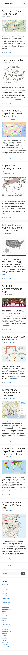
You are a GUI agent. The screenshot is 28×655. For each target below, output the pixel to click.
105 (8, 565)
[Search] (23, 573)
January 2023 (5, 600)
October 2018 (5, 629)
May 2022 (4, 618)
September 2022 (6, 609)
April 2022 (4, 620)
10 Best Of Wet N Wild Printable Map (14, 338)
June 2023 (5, 589)
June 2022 (4, 615)
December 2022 (6, 602)
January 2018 (5, 646)
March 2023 (5, 596)
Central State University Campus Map (12, 289)
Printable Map (7, 3)
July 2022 (4, 613)
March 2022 (5, 622)
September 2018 (6, 631)
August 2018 (5, 633)
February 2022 (6, 624)
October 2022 (5, 607)
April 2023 (4, 593)
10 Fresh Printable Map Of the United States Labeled (12, 113)
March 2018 (5, 642)
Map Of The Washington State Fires (11, 168)
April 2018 (4, 640)
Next (12, 565)
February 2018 (5, 644)
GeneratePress (21, 653)
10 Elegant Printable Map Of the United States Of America (12, 228)
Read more (11, 48)
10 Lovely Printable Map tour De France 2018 (12, 505)
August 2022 (5, 611)
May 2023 (4, 591)
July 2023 (4, 587)
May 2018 (4, 638)
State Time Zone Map (13, 60)
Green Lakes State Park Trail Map (12, 12)
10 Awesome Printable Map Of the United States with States (14, 451)
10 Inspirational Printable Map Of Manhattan (11, 393)
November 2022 (6, 604)
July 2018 (4, 635)
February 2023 (6, 598)
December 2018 (6, 627)
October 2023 (5, 585)
